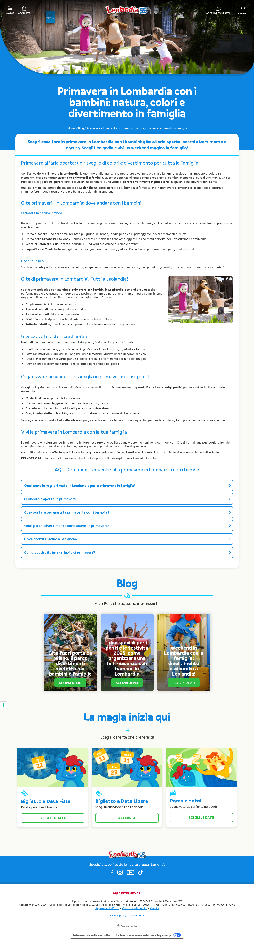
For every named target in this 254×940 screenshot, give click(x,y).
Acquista (127, 817)
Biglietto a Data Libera (121, 801)
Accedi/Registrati (218, 13)
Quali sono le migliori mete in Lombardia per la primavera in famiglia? (79, 485)
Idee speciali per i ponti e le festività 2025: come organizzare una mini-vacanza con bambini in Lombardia (127, 658)
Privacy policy (118, 915)
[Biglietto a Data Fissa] (52, 767)
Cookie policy (136, 915)
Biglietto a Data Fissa (45, 801)
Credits (154, 908)
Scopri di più (70, 682)
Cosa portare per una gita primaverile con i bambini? (66, 512)
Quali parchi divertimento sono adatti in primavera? (66, 525)
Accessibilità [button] (129, 926)
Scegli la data (52, 818)
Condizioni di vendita (134, 908)
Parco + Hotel (185, 800)
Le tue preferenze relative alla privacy (143, 935)
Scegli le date (201, 817)
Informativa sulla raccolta (91, 935)
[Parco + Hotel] (201, 767)
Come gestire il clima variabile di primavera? (59, 552)
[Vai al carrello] (242, 8)
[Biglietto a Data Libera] (127, 767)
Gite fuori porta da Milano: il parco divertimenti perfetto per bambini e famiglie (70, 663)
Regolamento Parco (107, 908)
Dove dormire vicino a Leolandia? (51, 539)
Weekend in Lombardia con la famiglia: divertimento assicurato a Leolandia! (183, 660)
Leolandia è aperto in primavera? (50, 498)
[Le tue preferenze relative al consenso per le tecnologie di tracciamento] (3, 705)
